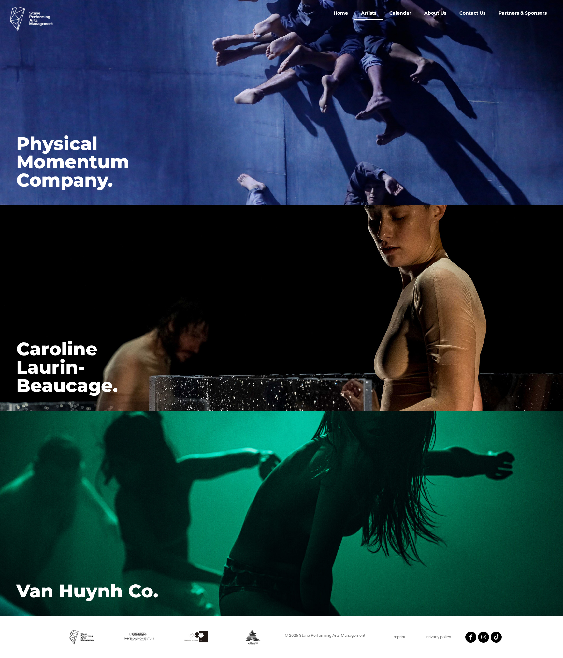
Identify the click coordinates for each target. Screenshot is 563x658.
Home (341, 13)
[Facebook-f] (470, 637)
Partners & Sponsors (522, 13)
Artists (368, 13)
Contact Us (472, 13)
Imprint (398, 637)
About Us (435, 13)
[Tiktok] (496, 637)
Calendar (400, 13)
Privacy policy (438, 637)
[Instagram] (483, 637)
